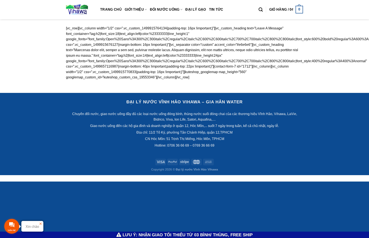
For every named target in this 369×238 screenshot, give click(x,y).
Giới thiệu (134, 9)
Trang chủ (111, 9)
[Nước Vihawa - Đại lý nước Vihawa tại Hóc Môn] (80, 9)
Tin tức (216, 9)
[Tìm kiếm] (261, 9)
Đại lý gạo (195, 9)
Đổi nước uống (165, 9)
